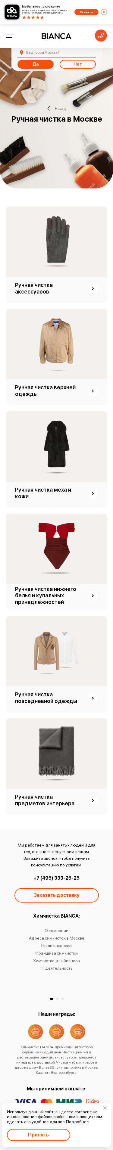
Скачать (86, 12)
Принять (38, 1135)
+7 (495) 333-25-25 (56, 878)
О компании (56, 930)
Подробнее (77, 1121)
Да (36, 64)
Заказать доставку (57, 895)
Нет (78, 64)
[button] (51, 999)
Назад (60, 108)
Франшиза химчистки (56, 953)
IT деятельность (57, 968)
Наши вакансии (56, 945)
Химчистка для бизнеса (56, 960)
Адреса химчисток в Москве (56, 938)
